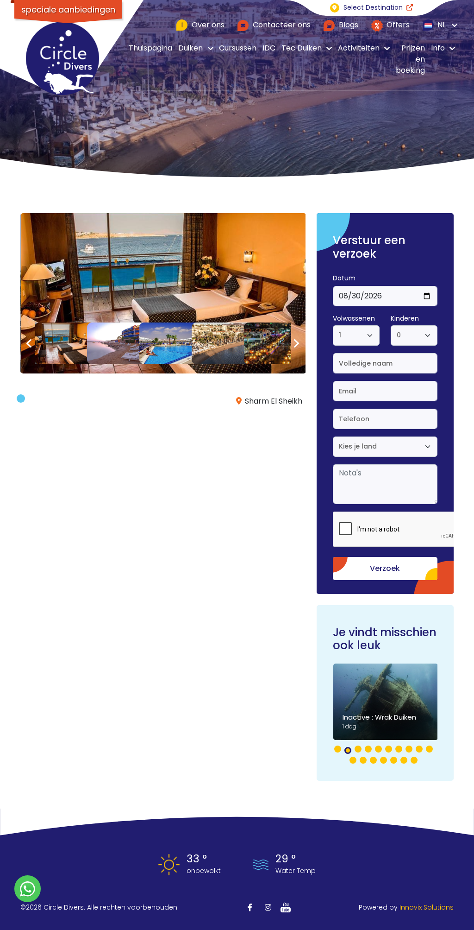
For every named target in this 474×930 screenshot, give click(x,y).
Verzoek (385, 568)
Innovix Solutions (426, 907)
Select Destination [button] (373, 7)
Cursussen (237, 48)
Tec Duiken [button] (301, 48)
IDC (268, 48)
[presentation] (29, 344)
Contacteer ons (281, 24)
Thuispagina (150, 48)
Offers (397, 24)
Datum (344, 278)
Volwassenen (354, 318)
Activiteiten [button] (359, 48)
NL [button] (441, 24)
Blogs (347, 24)
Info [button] (438, 48)
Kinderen (405, 318)
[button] (337, 749)
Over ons (203, 24)
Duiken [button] (190, 48)
